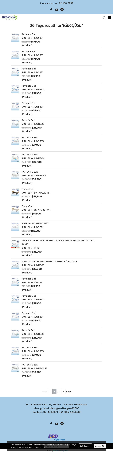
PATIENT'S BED (29, 137)
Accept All (99, 446)
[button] (103, 17)
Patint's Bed (28, 120)
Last (68, 391)
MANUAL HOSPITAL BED (34, 223)
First (44, 391)
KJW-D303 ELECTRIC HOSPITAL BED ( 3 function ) (49, 261)
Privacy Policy (22, 447)
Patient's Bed (28, 34)
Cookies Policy (39, 447)
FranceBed (27, 189)
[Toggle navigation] (109, 18)
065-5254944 (72, 412)
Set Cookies (85, 446)
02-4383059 (50, 412)
